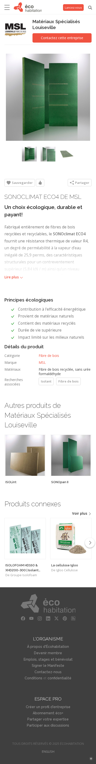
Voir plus (80, 513)
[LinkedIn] (48, 618)
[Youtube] (31, 618)
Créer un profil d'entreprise (48, 707)
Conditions (33, 678)
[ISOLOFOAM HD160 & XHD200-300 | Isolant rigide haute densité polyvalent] (25, 538)
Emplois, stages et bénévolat (48, 659)
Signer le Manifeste (48, 666)
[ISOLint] (25, 455)
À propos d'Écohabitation (48, 647)
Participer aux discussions (48, 725)
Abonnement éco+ (48, 713)
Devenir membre (48, 653)
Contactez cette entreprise (62, 37)
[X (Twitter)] (56, 618)
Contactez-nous (48, 672)
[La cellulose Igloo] (71, 538)
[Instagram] (39, 618)
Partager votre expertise (48, 719)
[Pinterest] (64, 618)
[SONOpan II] (71, 455)
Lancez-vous (73, 7)
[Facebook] (22, 618)
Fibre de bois (49, 355)
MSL (42, 362)
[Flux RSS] (73, 618)
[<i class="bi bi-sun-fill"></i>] (91, 758)
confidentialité (59, 678)
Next (90, 543)
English (48, 751)
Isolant (46, 381)
